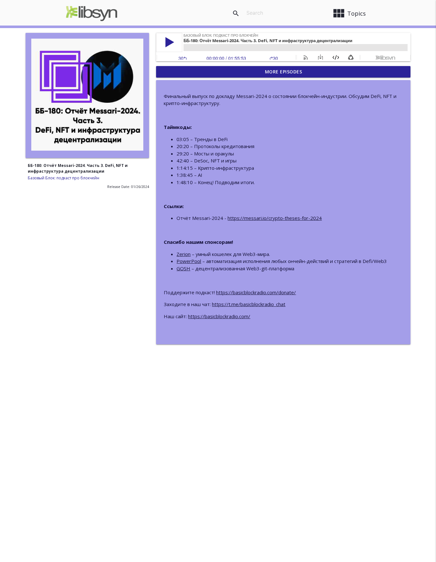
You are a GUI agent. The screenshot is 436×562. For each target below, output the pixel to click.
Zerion (184, 254)
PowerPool (189, 261)
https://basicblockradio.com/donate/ (256, 292)
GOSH (183, 268)
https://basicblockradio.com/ (219, 316)
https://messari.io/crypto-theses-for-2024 (275, 218)
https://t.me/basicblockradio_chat (248, 304)
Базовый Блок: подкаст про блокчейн (63, 178)
